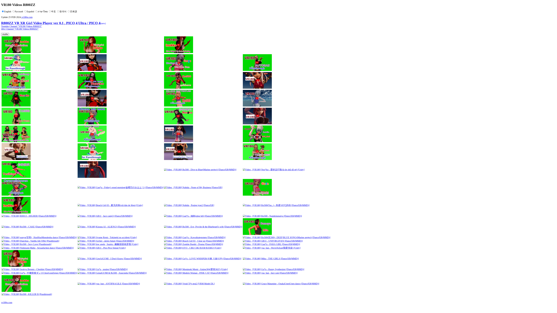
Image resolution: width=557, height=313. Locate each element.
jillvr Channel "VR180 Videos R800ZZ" (20, 29)
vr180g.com (26, 17)
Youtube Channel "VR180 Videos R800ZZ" (21, 26)
